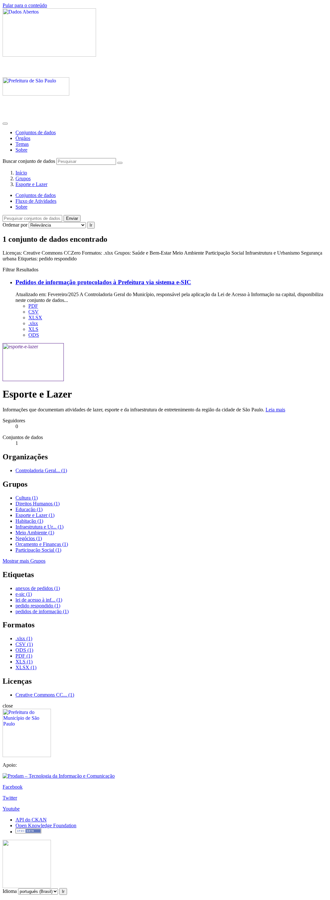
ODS (33, 335)
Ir (91, 225)
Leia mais (275, 409)
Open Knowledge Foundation (45, 825)
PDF (33, 306)
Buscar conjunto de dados (29, 161)
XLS (33, 329)
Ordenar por (15, 225)
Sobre (21, 150)
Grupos (23, 178)
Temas (22, 144)
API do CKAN (31, 819)
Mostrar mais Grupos (24, 561)
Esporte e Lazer (31, 184)
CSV (33, 311)
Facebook (13, 787)
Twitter (10, 798)
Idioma (10, 891)
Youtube (11, 808)
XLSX (35, 317)
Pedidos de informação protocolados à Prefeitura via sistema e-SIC (103, 282)
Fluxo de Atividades (35, 201)
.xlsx (33, 323)
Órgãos (22, 138)
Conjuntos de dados (35, 132)
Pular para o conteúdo (25, 5)
